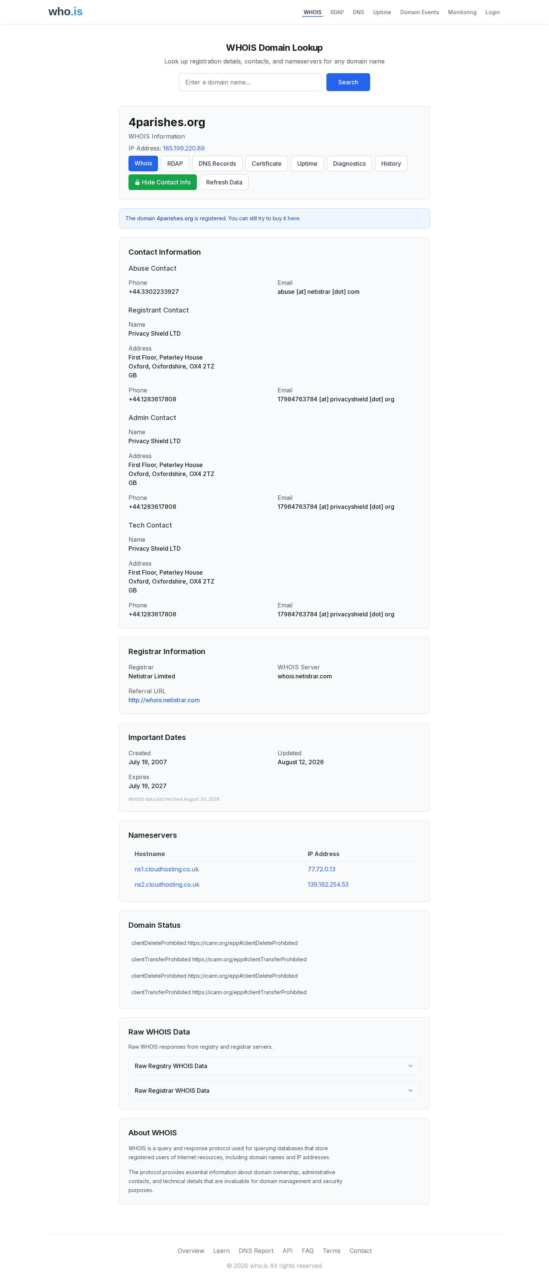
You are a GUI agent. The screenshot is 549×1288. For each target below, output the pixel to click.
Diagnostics (349, 163)
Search (348, 82)
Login (493, 12)
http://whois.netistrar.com (164, 700)
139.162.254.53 (328, 884)
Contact (361, 1250)
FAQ (308, 1250)
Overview (191, 1250)
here (294, 218)
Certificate (267, 163)
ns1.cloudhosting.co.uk (166, 869)
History (391, 163)
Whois (143, 163)
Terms (332, 1250)
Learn (221, 1250)
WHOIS (313, 12)
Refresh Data (224, 182)
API (287, 1250)
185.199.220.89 (184, 148)
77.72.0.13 (321, 869)
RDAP (337, 12)
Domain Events (419, 12)
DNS (358, 12)
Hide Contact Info (166, 182)
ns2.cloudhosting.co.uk (166, 884)
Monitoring (462, 12)
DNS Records (217, 163)
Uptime (382, 12)
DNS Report (256, 1250)
